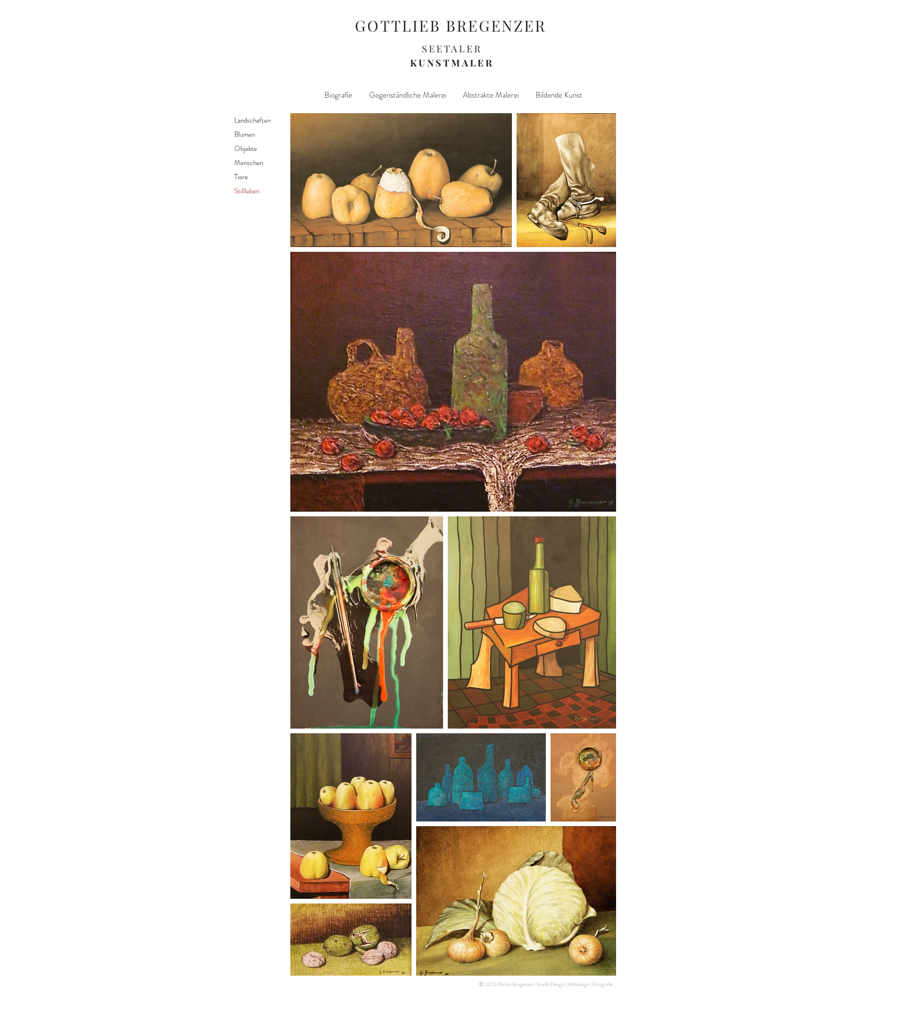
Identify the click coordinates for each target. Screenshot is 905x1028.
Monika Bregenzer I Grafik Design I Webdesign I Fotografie (555, 984)
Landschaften (252, 120)
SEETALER (452, 48)
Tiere (241, 177)
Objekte (247, 148)
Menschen (250, 163)
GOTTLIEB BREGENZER (450, 25)
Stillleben (247, 191)
